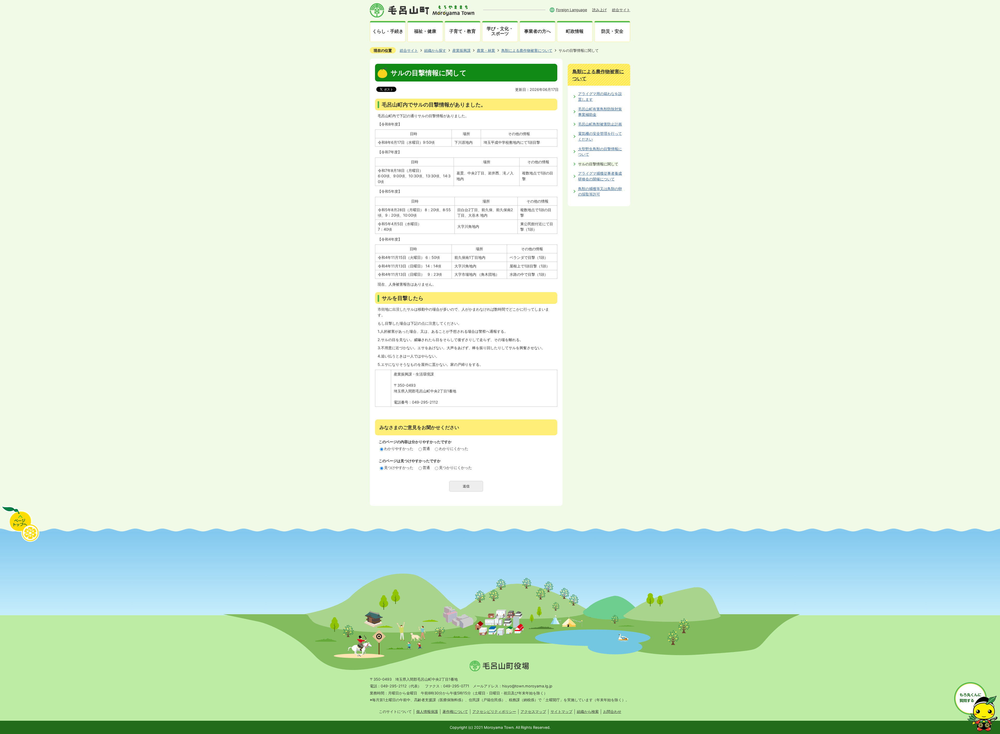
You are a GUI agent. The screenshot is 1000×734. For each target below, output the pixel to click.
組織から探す (435, 50)
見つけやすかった (398, 467)
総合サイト (621, 10)
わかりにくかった (453, 448)
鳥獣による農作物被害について (526, 50)
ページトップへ (20, 524)
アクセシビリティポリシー (494, 711)
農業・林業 (486, 50)
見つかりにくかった (455, 467)
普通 (426, 448)
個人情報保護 (427, 711)
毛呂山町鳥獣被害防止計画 (600, 124)
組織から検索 (588, 711)
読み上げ (599, 10)
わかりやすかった (398, 448)
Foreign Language (571, 10)
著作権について (455, 711)
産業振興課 (461, 50)
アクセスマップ (533, 711)
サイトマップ (561, 711)
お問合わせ (612, 711)
